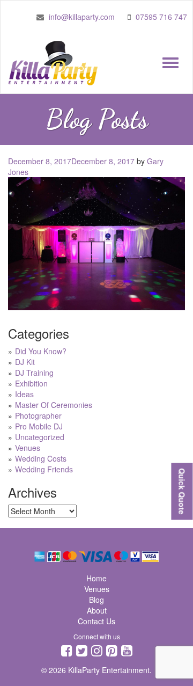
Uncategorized (39, 437)
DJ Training (34, 372)
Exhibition (31, 383)
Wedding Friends (44, 469)
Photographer (38, 415)
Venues (27, 447)
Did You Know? (40, 351)
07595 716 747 (161, 16)
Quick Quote (181, 491)
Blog (96, 599)
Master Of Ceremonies (53, 404)
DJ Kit (25, 361)
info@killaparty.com (82, 16)
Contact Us (96, 621)
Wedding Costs (40, 458)
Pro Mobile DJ (39, 426)
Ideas (24, 394)
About (97, 610)
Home (96, 578)
